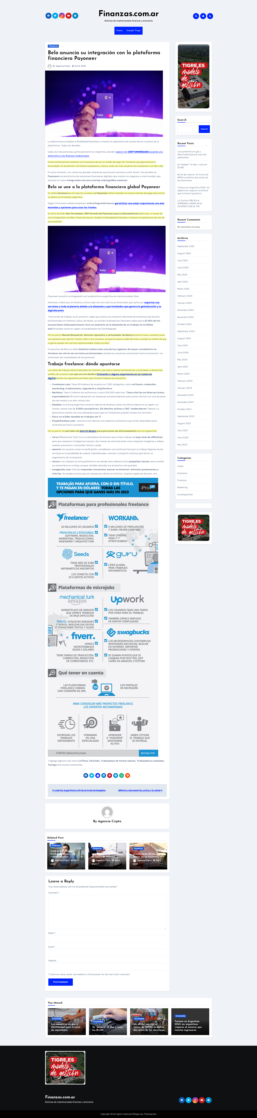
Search (182, 120)
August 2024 (184, 338)
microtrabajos (88, 431)
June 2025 (183, 267)
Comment (54, 892)
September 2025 (185, 246)
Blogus (136, 1114)
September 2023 (185, 416)
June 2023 (183, 437)
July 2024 (182, 345)
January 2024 (184, 388)
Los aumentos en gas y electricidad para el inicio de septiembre (191, 154)
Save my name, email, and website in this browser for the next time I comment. (90, 974)
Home (119, 31)
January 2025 (184, 303)
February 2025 (184, 296)
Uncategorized (185, 494)
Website (52, 960)
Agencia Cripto (63, 66)
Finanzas (53, 46)
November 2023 (185, 402)
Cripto (180, 466)
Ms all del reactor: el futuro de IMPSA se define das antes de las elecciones (192, 177)
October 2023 (184, 409)
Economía (182, 473)
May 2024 (182, 359)
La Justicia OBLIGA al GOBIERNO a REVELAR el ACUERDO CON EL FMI (189, 203)
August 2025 (184, 253)
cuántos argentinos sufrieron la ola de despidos (80, 790)
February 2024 (185, 381)
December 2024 (185, 310)
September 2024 (186, 331)
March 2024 (183, 374)
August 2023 (184, 423)
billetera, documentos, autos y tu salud (139, 790)
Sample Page (134, 31)
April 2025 (182, 282)
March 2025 (183, 289)
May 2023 (182, 444)
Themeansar (150, 1114)
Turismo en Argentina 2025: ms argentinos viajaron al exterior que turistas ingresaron (193, 190)
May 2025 (182, 274)
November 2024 (185, 317)
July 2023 (182, 430)
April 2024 (182, 366)
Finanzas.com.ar (128, 14)
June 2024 (183, 352)
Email (51, 947)
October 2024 (184, 324)
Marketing (182, 487)
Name (52, 933)
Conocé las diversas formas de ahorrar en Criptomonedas (63, 854)
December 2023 (185, 395)
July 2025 (182, 260)
